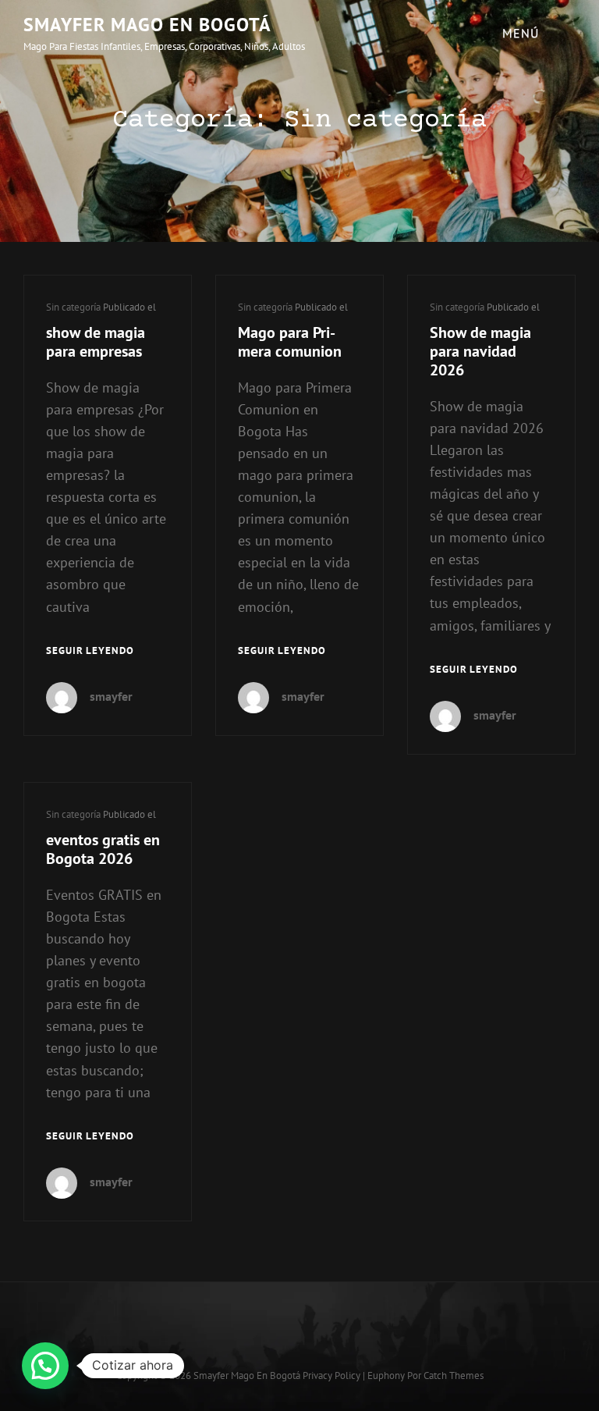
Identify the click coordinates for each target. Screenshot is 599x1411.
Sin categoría (73, 307)
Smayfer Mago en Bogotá (147, 24)
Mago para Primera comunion (290, 341)
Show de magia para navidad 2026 (480, 351)
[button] (45, 1365)
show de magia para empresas (95, 341)
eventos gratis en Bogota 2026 (103, 849)
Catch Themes (454, 1375)
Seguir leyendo (90, 652)
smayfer (111, 696)
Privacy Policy (331, 1375)
